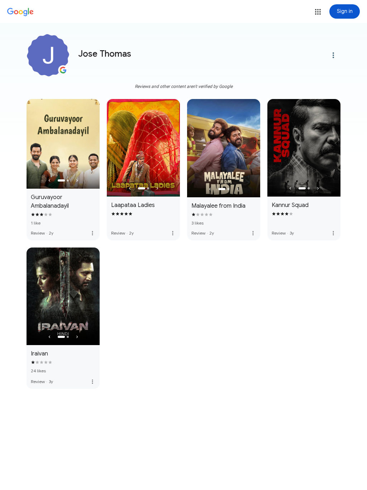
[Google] (20, 12)
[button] (318, 12)
